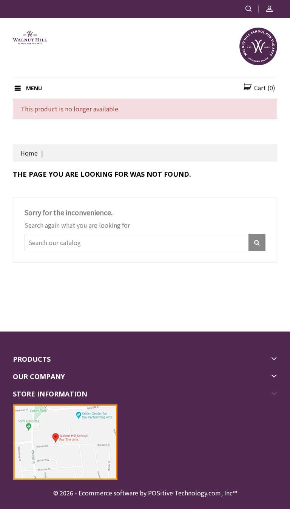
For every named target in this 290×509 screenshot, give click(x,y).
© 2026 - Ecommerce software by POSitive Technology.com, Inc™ (145, 492)
